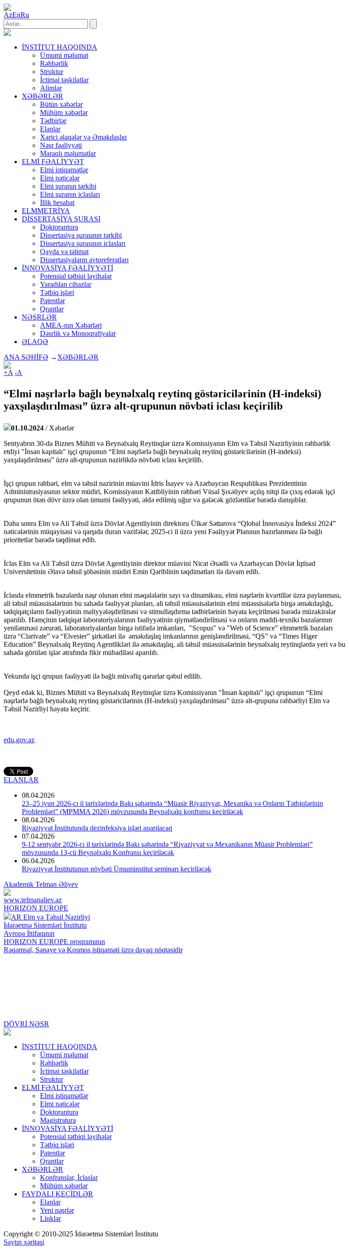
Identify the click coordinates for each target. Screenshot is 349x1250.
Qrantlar (52, 309)
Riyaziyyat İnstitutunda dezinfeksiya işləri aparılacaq (97, 828)
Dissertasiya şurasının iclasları (82, 243)
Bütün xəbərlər (61, 104)
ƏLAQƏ (35, 341)
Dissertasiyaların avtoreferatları (84, 260)
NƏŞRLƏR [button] (39, 317)
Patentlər (52, 301)
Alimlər (51, 88)
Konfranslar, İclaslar (69, 1177)
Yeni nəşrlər (57, 1210)
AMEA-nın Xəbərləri (71, 325)
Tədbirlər (53, 121)
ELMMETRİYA (46, 211)
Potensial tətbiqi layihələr (76, 276)
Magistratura (58, 1120)
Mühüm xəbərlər (64, 112)
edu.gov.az (19, 740)
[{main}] (7, 33)
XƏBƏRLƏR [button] (42, 96)
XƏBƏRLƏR (78, 357)
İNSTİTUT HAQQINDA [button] (59, 47)
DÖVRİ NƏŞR (26, 1024)
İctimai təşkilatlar (64, 80)
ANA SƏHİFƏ (26, 357)
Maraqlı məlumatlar (68, 153)
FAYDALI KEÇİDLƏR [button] (57, 1194)
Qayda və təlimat (64, 251)
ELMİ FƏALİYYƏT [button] (53, 161)
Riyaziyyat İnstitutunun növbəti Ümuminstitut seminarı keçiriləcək (116, 869)
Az (8, 15)
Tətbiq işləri (57, 292)
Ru (24, 15)
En (16, 15)
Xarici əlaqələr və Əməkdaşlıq (83, 137)
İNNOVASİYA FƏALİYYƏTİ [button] (67, 268)
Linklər (50, 1218)
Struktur (51, 71)
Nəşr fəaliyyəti (61, 145)
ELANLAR (21, 780)
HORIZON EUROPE (36, 908)
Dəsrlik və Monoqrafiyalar (78, 333)
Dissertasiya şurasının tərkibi (81, 235)
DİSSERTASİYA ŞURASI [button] (61, 219)
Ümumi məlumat (64, 55)
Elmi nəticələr (60, 178)
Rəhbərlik (54, 63)
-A (18, 372)
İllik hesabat (57, 202)
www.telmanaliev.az (33, 900)
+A (8, 372)
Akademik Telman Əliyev (41, 884)
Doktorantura (59, 227)
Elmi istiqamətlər (64, 170)
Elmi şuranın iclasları (70, 194)
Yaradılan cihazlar (65, 284)
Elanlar (50, 129)
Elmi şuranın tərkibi (68, 186)
